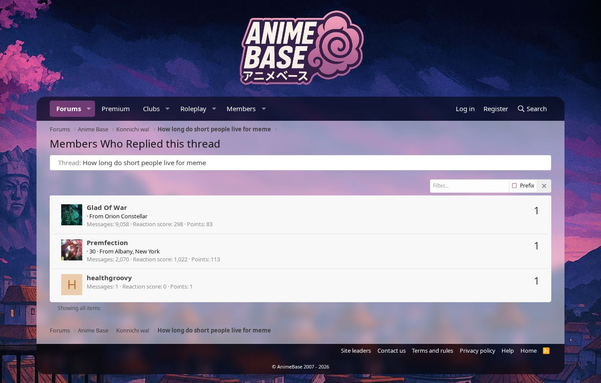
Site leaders (356, 350)
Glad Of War (107, 207)
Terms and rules (432, 350)
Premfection (107, 242)
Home (528, 350)
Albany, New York (137, 251)
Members (241, 108)
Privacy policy (477, 350)
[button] (89, 109)
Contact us (391, 350)
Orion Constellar (126, 216)
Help (508, 350)
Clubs (151, 108)
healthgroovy (109, 277)
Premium (116, 108)
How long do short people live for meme (144, 162)
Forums (68, 108)
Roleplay (193, 108)
